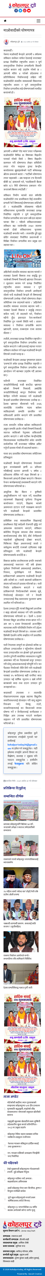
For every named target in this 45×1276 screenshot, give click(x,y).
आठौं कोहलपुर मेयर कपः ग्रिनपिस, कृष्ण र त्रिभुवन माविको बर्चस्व (24, 1190)
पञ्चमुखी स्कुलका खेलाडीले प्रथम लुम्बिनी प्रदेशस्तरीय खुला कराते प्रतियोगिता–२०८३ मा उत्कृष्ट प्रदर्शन (24, 1124)
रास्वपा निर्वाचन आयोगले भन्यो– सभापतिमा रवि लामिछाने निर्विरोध (17, 957)
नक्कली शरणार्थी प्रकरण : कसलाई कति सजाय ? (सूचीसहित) (20, 925)
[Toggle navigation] (38, 21)
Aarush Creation (35, 1274)
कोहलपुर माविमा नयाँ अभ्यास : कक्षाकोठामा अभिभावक (20, 1180)
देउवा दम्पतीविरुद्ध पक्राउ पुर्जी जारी (18, 988)
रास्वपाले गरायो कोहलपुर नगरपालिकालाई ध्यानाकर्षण (21, 861)
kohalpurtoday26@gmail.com (22, 747)
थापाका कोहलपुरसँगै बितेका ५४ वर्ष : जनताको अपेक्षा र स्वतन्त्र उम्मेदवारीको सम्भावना (19, 827)
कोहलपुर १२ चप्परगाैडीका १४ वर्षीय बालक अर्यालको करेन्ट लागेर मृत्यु (22, 1209)
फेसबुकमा (19, 764)
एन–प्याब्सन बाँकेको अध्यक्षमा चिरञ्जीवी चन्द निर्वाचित (24, 1155)
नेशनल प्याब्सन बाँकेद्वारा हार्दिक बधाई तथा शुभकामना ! (23, 1145)
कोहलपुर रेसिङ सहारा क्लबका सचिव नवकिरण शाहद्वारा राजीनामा (23, 1136)
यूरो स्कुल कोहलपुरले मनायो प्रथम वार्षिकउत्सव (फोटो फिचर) (21, 1199)
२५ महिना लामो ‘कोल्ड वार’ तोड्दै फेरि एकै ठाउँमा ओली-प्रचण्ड (21, 893)
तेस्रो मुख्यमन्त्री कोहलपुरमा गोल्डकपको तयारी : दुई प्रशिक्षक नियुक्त (23, 1171)
